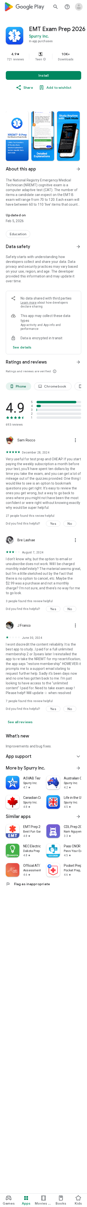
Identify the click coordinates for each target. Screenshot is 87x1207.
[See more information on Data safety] (78, 246)
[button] (44, 59)
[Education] (18, 234)
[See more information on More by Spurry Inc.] (78, 768)
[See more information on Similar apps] (78, 816)
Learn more (28, 302)
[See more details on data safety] (22, 347)
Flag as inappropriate (28, 884)
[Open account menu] (79, 7)
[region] (43, 56)
